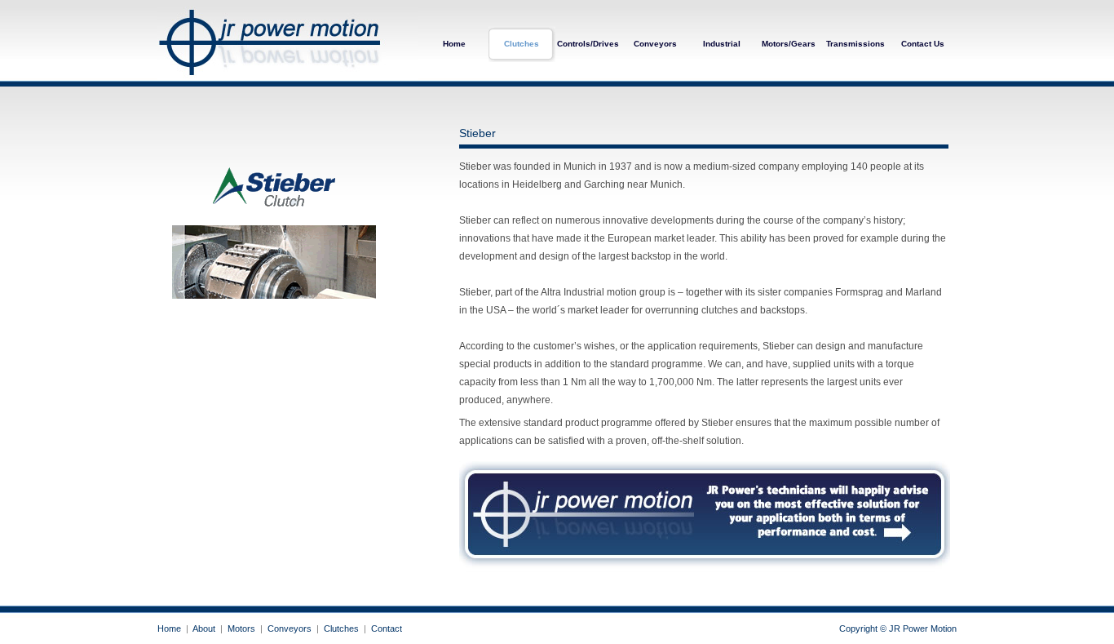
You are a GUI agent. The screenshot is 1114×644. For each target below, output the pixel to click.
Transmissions (855, 43)
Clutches (521, 43)
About (203, 628)
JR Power (287, 42)
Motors (241, 628)
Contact (386, 628)
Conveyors (655, 43)
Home (454, 43)
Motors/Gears (789, 43)
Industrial (721, 43)
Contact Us (922, 43)
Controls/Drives (588, 43)
